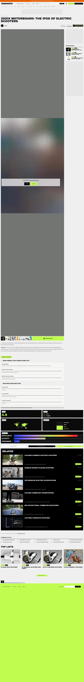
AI (9, 6)
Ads (26, 6)
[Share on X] (80, 26)
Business (30, 6)
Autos (7, 16)
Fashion (44, 6)
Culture (18, 6)
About (37, 3)
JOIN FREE (34, 183)
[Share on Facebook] (78, 26)
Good (37, 6)
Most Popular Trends (21, 533)
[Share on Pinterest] (82, 26)
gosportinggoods (69, 26)
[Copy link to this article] (74, 26)
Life (15, 6)
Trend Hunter (3, 16)
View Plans (71, 3)
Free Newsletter (79, 3)
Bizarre (49, 6)
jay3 (6, 25)
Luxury (40, 6)
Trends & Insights (20, 3)
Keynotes (53, 6)
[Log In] (66, 4)
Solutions (28, 3)
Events (33, 3)
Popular (5, 6)
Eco (34, 6)
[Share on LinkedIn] (76, 26)
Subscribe (78, 586)
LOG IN (27, 183)
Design (23, 6)
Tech (12, 6)
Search (62, 3)
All (2, 6)
